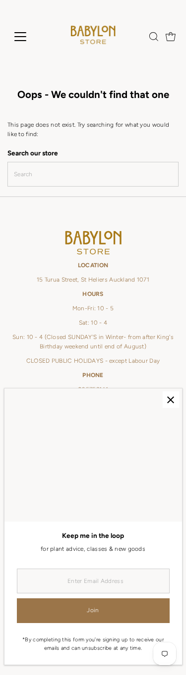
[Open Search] (153, 36)
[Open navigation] (28, 36)
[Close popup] (171, 399)
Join (93, 610)
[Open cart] (171, 36)
